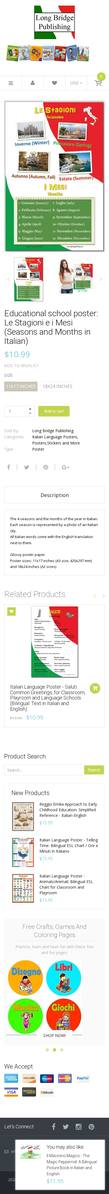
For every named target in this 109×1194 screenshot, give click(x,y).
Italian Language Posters (54, 436)
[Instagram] (78, 1126)
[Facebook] (7, 467)
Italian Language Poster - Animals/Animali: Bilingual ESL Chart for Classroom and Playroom (66, 884)
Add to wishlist (21, 365)
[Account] (33, 83)
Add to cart (54, 411)
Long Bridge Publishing (53, 430)
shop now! (54, 1035)
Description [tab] (55, 495)
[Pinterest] (91, 1126)
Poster (38, 449)
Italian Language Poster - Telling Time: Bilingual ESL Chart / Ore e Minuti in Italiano (68, 845)
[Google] (65, 467)
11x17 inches (21, 386)
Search (94, 770)
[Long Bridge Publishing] (54, 21)
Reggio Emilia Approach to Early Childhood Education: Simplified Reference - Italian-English (68, 809)
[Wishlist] (54, 84)
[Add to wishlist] (11, 611)
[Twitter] (26, 467)
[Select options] (95, 688)
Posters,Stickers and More (56, 443)
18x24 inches (57, 386)
